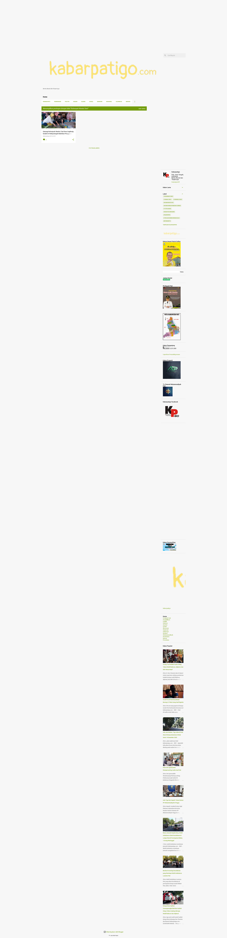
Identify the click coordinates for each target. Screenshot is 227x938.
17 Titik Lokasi (167, 208)
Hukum (75, 101)
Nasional (109, 101)
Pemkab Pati (46, 101)
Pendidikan (57, 101)
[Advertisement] (53, 12)
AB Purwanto (167, 220)
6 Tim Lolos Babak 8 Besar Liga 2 (171, 217)
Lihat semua (142, 108)
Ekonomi (99, 101)
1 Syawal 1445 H (167, 199)
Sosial (91, 101)
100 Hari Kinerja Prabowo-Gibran (172, 205)
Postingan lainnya (94, 148)
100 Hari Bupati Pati (168, 202)
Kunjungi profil (176, 182)
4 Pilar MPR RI (167, 214)
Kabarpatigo (176, 172)
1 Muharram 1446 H (168, 196)
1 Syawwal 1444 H (177, 199)
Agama (83, 101)
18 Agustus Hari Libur (169, 211)
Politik (67, 101)
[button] (73, 140)
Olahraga (119, 101)
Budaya (128, 101)
